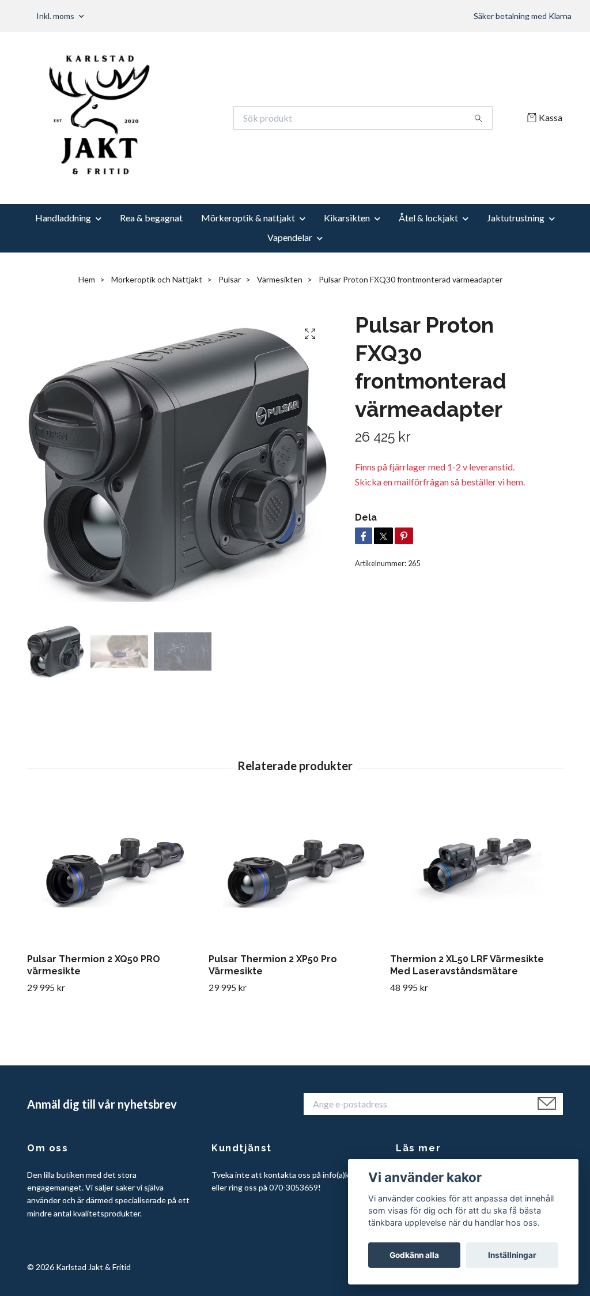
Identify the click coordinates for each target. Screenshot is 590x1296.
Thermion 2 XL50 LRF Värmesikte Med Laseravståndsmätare (467, 965)
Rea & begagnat (151, 217)
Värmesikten (279, 279)
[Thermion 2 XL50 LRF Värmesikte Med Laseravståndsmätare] (476, 872)
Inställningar (512, 1255)
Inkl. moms (56, 16)
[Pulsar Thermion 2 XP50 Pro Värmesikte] (295, 872)
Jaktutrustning (515, 217)
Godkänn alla (414, 1255)
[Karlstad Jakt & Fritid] (161, 118)
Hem (86, 279)
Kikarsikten (347, 217)
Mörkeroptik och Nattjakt (156, 279)
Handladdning (63, 217)
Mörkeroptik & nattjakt (248, 217)
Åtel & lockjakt (428, 217)
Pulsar (229, 279)
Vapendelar (289, 237)
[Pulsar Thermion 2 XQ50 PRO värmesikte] (113, 872)
